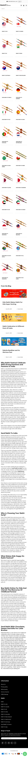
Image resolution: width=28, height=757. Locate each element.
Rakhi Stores (15, 750)
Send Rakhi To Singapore (5, 278)
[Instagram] (15, 743)
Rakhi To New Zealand (21, 75)
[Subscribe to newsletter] (25, 738)
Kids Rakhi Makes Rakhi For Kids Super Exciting (12, 303)
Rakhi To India (19, 53)
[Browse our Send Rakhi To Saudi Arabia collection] (7, 154)
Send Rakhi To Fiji (19, 255)
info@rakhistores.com (12, 1)
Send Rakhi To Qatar (6, 187)
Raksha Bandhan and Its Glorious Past (11, 351)
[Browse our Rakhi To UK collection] (7, 42)
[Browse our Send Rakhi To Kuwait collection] (21, 198)
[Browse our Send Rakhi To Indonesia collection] (7, 222)
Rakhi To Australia (6, 75)
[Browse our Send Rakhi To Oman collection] (21, 154)
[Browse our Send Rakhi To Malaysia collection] (21, 222)
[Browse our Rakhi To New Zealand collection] (21, 64)
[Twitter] (2, 743)
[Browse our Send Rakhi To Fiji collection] (21, 244)
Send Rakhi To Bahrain (21, 187)
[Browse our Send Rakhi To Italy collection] (7, 108)
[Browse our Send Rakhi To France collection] (7, 86)
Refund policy (4, 689)
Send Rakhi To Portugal (5, 142)
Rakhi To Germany (5, 722)
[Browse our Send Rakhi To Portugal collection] (7, 130)
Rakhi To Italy (4, 727)
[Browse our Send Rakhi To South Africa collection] (7, 244)
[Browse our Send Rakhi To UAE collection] (7, 198)
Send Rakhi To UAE (6, 209)
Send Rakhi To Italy (6, 119)
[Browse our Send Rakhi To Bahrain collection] (21, 176)
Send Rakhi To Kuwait (20, 209)
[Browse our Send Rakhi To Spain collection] (21, 108)
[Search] (26, 9)
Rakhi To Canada (19, 31)
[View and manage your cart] (21, 5)
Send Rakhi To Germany (19, 98)
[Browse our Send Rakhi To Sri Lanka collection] (21, 266)
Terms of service (5, 692)
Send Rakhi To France (6, 97)
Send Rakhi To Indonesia (5, 234)
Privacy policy (4, 687)
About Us (3, 684)
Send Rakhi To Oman (20, 165)
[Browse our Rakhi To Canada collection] (21, 20)
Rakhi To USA (4, 31)
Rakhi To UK (4, 53)
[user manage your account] (24, 5)
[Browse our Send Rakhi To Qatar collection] (7, 176)
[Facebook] (5, 743)
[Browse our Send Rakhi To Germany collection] (21, 86)
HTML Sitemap (4, 694)
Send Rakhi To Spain (20, 119)
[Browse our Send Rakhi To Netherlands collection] (21, 130)
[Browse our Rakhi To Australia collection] (7, 64)
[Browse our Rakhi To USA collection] (7, 20)
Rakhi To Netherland (6, 719)
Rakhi (2, 701)
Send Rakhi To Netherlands (19, 142)
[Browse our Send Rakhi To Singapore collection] (7, 266)
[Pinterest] (8, 743)
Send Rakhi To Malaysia (19, 234)
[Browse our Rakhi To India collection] (21, 42)
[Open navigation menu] (26, 5)
